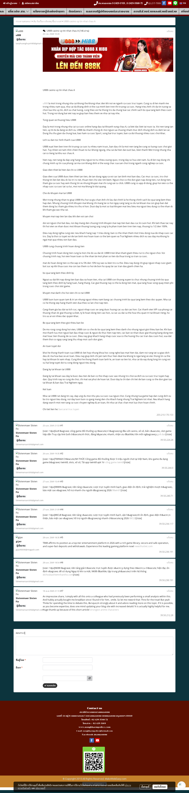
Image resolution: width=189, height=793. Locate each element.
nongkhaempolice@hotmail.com (98, 731)
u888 (45, 103)
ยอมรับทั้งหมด (160, 787)
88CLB (132, 518)
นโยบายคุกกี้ (40, 788)
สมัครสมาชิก (31, 3)
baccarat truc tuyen (69, 409)
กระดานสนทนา (23, 21)
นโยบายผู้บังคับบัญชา (48, 11)
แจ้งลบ (170, 31)
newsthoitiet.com (143, 546)
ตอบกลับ (51, 685)
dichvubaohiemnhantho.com (58, 574)
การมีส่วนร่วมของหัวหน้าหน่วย (155, 11)
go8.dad (161, 434)
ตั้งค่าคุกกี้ (145, 787)
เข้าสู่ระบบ (11, 3)
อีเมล (19, 667)
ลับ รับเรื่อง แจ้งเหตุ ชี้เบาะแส (47, 21)
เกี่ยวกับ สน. (17, 11)
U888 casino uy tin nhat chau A (79, 21)
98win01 (116, 490)
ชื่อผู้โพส (21, 660)
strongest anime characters (104, 609)
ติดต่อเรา (75, 11)
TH (184, 3)
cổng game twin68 (114, 462)
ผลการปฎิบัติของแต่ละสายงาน (107, 11)
